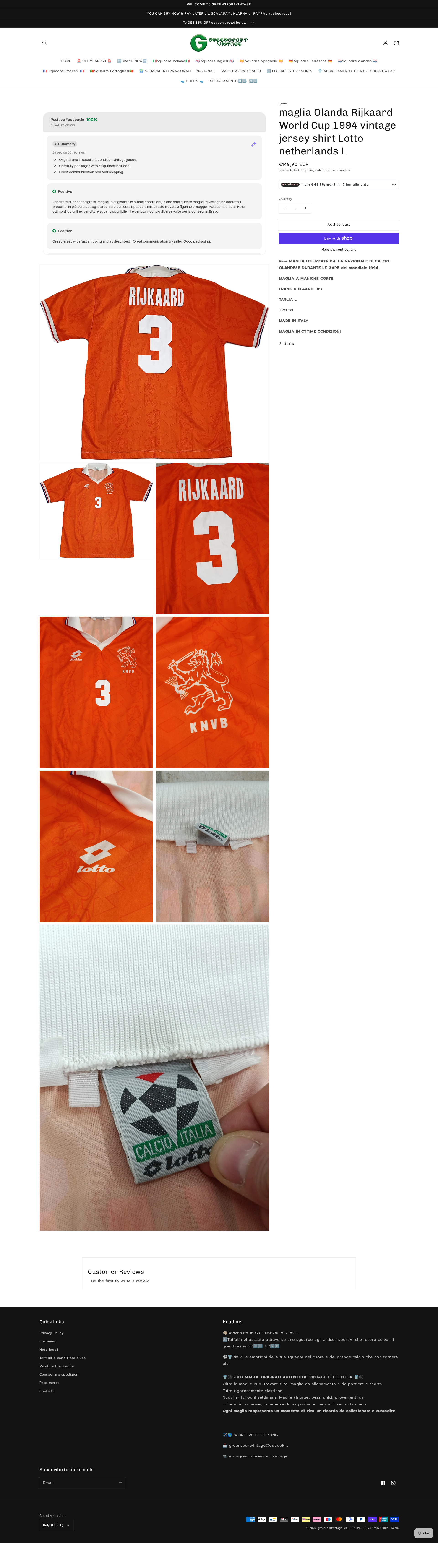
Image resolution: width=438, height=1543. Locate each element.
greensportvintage (330, 1528)
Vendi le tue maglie (56, 1366)
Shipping (307, 170)
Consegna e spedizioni (59, 1374)
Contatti (46, 1391)
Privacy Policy (51, 1332)
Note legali (48, 1349)
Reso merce (49, 1382)
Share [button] (289, 343)
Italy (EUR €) (53, 1525)
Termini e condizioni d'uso (62, 1357)
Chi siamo (48, 1341)
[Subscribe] (120, 1482)
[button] (44, 43)
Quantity (285, 199)
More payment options (339, 250)
